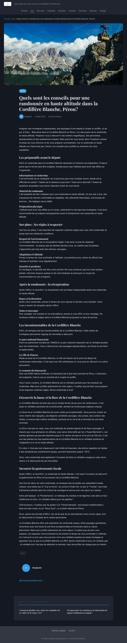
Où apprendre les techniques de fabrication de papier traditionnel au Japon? (87, 611)
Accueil (24, 11)
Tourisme (83, 11)
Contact (72, 631)
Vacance (93, 11)
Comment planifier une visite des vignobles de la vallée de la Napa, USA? (39, 611)
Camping (51, 11)
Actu (32, 11)
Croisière (61, 11)
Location (72, 11)
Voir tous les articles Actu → (31, 580)
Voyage (103, 11)
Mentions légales (59, 631)
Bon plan (40, 11)
